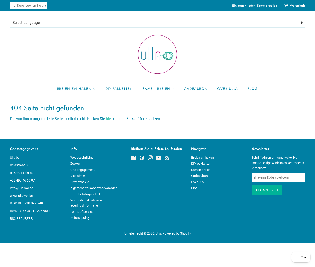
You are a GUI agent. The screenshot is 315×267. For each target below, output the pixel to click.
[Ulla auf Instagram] (150, 159)
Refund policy (80, 218)
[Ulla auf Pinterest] (141, 159)
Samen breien (157, 88)
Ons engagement (82, 170)
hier (109, 119)
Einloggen (239, 5)
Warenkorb (297, 5)
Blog (252, 88)
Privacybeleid (79, 182)
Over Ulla (227, 88)
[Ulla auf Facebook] (133, 159)
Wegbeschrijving (82, 157)
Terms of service (81, 212)
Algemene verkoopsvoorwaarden (93, 188)
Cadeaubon (196, 88)
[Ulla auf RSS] (166, 159)
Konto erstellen (267, 5)
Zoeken (75, 163)
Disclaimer (77, 176)
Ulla (158, 233)
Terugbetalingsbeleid (85, 194)
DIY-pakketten (119, 88)
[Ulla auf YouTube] (158, 159)
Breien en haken (75, 88)
